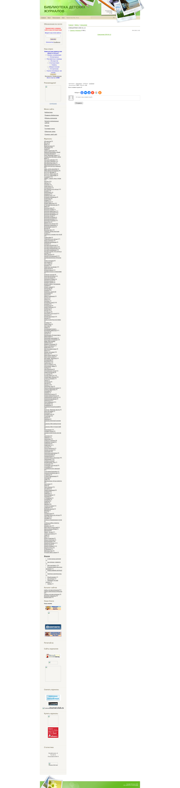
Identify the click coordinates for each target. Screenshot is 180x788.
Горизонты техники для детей (53, 234)
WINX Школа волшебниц (51, 170)
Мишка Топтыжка (49, 352)
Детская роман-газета (50, 247)
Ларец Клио (47, 324)
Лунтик (46, 333)
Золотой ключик (49, 278)
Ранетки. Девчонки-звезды (52, 409)
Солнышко (47, 464)
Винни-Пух (47, 222)
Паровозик (47, 381)
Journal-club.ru (56, 708)
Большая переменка (50, 197)
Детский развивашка (50, 250)
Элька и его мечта (49, 533)
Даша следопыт (49, 240)
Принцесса (47, 400)
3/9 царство (47, 141)
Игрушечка (47, 288)
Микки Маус (47, 347)
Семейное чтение (49, 442)
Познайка (47, 391)
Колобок (46, 304)
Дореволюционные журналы (52, 257)
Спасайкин (47, 467)
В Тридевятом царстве (51, 205)
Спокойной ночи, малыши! (52, 468)
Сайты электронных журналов (53, 591)
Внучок (46, 228)
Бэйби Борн (47, 202)
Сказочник (47, 451)
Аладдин (46, 184)
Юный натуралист (49, 543)
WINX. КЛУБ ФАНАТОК (50, 169)
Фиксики (46, 510)
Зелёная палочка (49, 274)
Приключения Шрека (50, 399)
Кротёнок (47, 315)
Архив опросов (57, 76)
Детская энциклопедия (51, 248)
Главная (43, 17)
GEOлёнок (47, 147)
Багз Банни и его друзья (51, 189)
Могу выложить (51, 565)
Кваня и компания (49, 296)
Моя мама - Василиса (50, 358)
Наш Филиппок (48, 369)
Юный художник (49, 546)
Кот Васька (47, 312)
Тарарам (46, 478)
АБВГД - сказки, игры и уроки (52, 178)
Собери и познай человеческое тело (49, 461)
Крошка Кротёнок (49, 316)
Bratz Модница (48, 146)
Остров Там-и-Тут (49, 375)
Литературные (54, 57)
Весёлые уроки (48, 216)
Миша (46, 350)
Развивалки (47, 405)
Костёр (46, 310)
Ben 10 (46, 143)
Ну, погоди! (47, 374)
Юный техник (48, 544)
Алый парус (47, 186)
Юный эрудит (48, 548)
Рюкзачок (47, 419)
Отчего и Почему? (49, 378)
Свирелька (47, 439)
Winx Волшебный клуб (50, 164)
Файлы (77, 25)
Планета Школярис (50, 389)
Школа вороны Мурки (50, 529)
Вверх (46, 206)
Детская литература (50, 245)
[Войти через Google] (96, 92)
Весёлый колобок (49, 219)
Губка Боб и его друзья (51, 239)
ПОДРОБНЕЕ (53, 103)
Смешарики (47, 459)
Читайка (46, 518)
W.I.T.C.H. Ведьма (49, 172)
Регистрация (56, 17)
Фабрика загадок (49, 509)
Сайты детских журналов (51, 590)
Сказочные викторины (50, 453)
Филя (45, 512)
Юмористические (54, 67)
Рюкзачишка (47, 429)
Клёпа (46, 299)
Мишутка (46, 353)
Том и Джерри (48, 487)
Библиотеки (47, 597)
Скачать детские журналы (51, 594)
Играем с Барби (49, 282)
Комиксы (54, 65)
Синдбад (46, 447)
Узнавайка (47, 499)
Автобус (46, 181)
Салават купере (49, 431)
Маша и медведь (49, 346)
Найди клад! (47, 363)
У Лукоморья (48, 498)
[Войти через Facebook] (89, 92)
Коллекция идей (49, 302)
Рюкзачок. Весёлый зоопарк (52, 420)
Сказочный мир (48, 454)
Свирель (46, 437)
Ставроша (47, 474)
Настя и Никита (48, 364)
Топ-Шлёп (47, 488)
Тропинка (47, 496)
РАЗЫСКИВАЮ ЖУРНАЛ (54, 570)
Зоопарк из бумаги (49, 279)
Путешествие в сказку (50, 552)
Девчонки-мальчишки (50, 242)
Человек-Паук (48, 513)
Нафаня (46, 367)
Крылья (46, 318)
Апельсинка (47, 187)
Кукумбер (47, 322)
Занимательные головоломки (53, 271)
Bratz (45, 144)
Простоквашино (49, 402)
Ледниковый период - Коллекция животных (50, 329)
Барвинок (47, 194)
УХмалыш (47, 507)
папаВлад (91, 83)
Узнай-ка (46, 501)
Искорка (46, 290)
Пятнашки (47, 403)
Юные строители (49, 540)
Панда (46, 380)
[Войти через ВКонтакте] (85, 92)
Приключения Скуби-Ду (51, 397)
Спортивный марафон (51, 471)
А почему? (47, 177)
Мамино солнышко (49, 344)
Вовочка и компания (50, 225)
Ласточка (47, 326)
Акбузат (46, 183)
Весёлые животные (50, 211)
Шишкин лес (47, 526)
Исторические (54, 69)
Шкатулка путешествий (51, 527)
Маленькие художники (50, 339)
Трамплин (47, 493)
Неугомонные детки (50, 371)
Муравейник (47, 360)
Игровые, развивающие (54, 55)
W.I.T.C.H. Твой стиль (50, 174)
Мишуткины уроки (49, 357)
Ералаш (46, 265)
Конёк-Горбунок (48, 307)
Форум (47, 556)
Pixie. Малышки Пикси (50, 155)
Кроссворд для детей (50, 313)
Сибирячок (47, 443)
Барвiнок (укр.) (48, 195)
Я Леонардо (47, 549)
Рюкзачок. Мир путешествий (52, 426)
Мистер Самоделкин (50, 349)
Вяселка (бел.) (48, 230)
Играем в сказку (48, 281)
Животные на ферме (50, 267)
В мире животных (49, 203)
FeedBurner (57, 42)
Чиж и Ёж (47, 516)
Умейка (46, 502)
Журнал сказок (48, 270)
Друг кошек (47, 262)
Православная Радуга (50, 396)
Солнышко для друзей (51, 465)
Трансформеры (48, 495)
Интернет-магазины (50, 596)
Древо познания (49, 260)
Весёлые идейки (49, 209)
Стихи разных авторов (54, 559)
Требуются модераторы (54, 574)
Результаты (48, 76)
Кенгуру (46, 298)
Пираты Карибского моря (51, 388)
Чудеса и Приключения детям (53, 520)
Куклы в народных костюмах (52, 319)
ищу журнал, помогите (54, 562)
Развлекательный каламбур (52, 406)
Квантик (46, 294)
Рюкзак (46, 417)
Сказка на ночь (48, 450)
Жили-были (47, 268)
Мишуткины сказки (49, 355)
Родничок (47, 413)
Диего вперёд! (48, 254)
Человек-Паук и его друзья (52, 515)
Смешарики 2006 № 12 (104, 34)
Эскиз (46, 535)
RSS (63, 17)
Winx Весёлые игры (50, 163)
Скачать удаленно (75, 30)
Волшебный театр (49, 227)
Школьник (47, 530)
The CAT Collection (49, 160)
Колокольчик (47, 305)
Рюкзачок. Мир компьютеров (52, 423)
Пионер (46, 385)
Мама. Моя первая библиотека (49, 342)
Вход (49, 17)
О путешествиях (54, 63)
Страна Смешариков (50, 476)
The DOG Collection (50, 161)
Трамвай (46, 492)
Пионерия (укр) (48, 386)
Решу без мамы (48, 411)
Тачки (45, 479)
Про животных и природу (54, 59)
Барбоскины (47, 192)
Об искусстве (54, 61)
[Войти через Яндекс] (92, 92)
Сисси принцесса (49, 448)
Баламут (46, 191)
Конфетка (47, 309)
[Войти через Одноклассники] (99, 92)
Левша (46, 327)
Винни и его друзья (50, 223)
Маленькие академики (50, 338)
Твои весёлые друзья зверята (53, 481)
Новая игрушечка (49, 372)
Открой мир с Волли (50, 377)
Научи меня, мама (49, 366)
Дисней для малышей (50, 256)
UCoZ (136, 785)
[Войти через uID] (82, 92)
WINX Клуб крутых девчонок (52, 166)
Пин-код (46, 383)
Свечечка (47, 436)
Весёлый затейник (49, 217)
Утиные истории (49, 506)
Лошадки (46, 332)
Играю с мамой (48, 287)
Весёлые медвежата (50, 214)
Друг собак (47, 264)
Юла (45, 537)
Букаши (46, 200)
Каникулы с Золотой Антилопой (50, 292)
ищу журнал (50, 579)
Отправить (79, 103)
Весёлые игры (48, 208)
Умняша (46, 504)
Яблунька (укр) (48, 551)
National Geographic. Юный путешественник (52, 153)
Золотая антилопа (49, 276)
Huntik (46, 149)
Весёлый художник (49, 220)
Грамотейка (47, 237)
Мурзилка (47, 361)
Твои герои (47, 484)
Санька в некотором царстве (52, 433)
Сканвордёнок (48, 456)
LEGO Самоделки (49, 150)
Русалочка (47, 416)
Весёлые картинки (49, 212)
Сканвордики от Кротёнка (51, 457)
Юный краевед (48, 541)
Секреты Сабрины (49, 440)
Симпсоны (47, 445)
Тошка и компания (49, 490)
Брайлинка (47, 198)
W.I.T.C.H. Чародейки (50, 175)
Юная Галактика (49, 538)
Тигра (45, 485)
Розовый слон (48, 414)
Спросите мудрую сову (51, 473)
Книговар (47, 301)
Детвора (46, 243)
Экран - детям (48, 532)
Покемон (46, 392)
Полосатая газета (49, 394)
